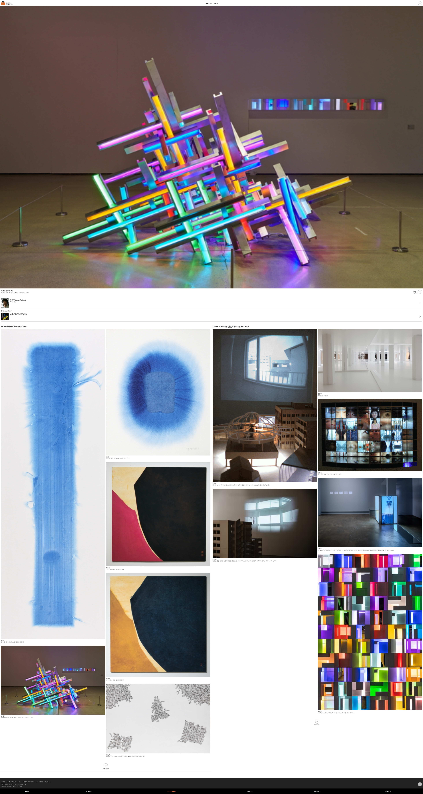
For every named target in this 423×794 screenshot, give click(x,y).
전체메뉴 (420, 3)
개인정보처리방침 (28, 782)
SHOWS (249, 791)
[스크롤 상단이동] (420, 783)
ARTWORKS (171, 791)
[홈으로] (7, 2)
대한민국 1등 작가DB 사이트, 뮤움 (11, 782)
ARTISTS (88, 791)
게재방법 (388, 791)
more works (106, 768)
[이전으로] (3, 783)
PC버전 (47, 782)
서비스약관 (39, 782)
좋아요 (415, 292)
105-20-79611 (22, 784)
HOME (27, 791)
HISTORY (317, 791)
